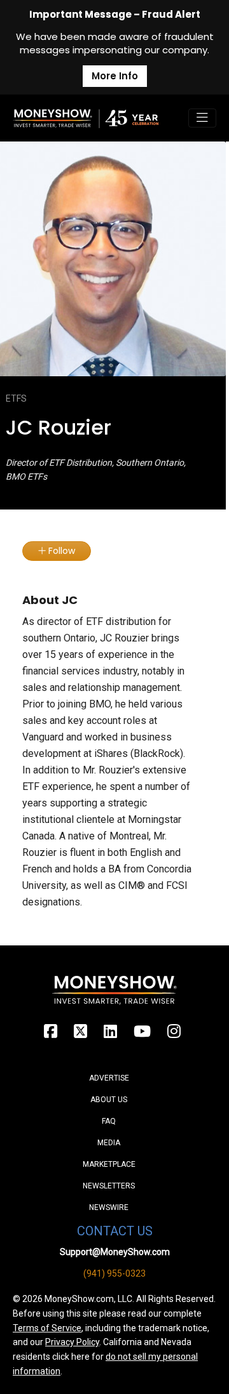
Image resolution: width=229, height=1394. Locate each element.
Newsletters (109, 1185)
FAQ (109, 1121)
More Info (115, 75)
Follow (60, 550)
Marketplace (109, 1164)
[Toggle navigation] (202, 118)
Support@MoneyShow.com (115, 1252)
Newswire (108, 1207)
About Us (108, 1099)
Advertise (109, 1078)
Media (108, 1142)
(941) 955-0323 (114, 1273)
